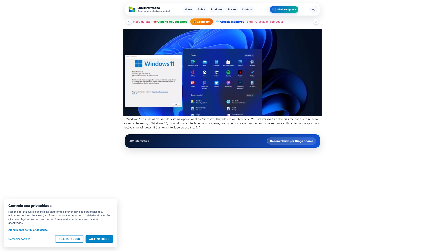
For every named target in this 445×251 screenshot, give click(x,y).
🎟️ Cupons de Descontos (170, 21)
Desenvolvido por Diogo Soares (291, 141)
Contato (247, 9)
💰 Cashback (202, 21)
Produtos (216, 9)
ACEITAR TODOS (99, 239)
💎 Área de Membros (230, 21)
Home (188, 9)
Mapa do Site (142, 21)
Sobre (201, 9)
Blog (250, 21)
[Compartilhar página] (313, 9)
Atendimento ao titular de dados (28, 229)
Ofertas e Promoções (269, 21)
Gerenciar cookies (19, 238)
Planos (232, 9)
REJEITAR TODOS (69, 239)
